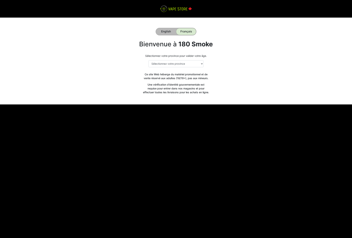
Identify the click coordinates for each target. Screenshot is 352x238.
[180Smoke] (176, 8)
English (166, 31)
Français (186, 31)
